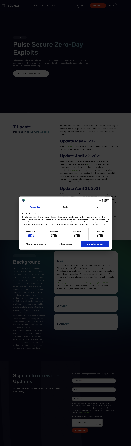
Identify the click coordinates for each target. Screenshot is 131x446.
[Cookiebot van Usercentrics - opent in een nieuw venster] (100, 200)
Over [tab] (96, 207)
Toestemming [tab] (35, 207)
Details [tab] (65, 207)
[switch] (54, 235)
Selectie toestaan (65, 244)
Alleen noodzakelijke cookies (36, 244)
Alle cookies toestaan (95, 244)
